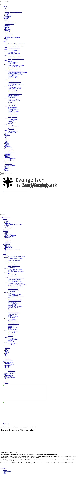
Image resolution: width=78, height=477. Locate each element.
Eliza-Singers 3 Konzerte (12, 117)
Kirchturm (7, 138)
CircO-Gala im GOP (12, 89)
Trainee (6, 39)
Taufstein (7, 140)
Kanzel (6, 137)
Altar (6, 136)
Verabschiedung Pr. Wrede (13, 114)
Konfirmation (8, 10)
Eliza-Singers (7, 29)
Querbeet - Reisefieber (12, 112)
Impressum (5, 470)
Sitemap (4, 472)
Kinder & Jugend (6, 31)
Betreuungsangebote (9, 149)
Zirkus (6, 38)
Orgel (6, 141)
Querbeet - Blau (11, 110)
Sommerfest (10, 121)
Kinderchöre (7, 30)
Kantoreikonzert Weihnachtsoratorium (15, 87)
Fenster (6, 142)
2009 (6, 124)
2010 (6, 118)
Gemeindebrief (8, 16)
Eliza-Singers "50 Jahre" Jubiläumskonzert (16, 59)
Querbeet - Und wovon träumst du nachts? (16, 84)
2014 (6, 79)
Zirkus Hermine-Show (12, 58)
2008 (6, 130)
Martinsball (10, 61)
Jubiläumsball (10, 123)
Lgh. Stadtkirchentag (12, 132)
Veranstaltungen (6, 17)
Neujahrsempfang (11, 54)
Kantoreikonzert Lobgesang (13, 109)
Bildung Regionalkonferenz (13, 126)
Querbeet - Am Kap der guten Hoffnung (15, 74)
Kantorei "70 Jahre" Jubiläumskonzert (15, 56)
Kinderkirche (7, 25)
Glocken (7, 143)
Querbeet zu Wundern (12, 63)
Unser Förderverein (11, 158)
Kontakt (6, 156)
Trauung (7, 13)
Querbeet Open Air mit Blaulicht (14, 50)
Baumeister (7, 135)
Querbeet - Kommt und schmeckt (14, 82)
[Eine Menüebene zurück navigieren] (0, 4)
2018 (6, 55)
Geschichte (7, 166)
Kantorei (7, 28)
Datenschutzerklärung (7, 471)
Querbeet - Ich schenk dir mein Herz (15, 94)
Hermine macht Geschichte (13, 76)
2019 (6, 51)
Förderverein (7, 27)
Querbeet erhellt (11, 80)
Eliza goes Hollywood (12, 93)
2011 (6, 106)
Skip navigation (3, 468)
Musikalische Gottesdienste (10, 23)
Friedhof (4, 161)
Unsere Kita (7, 150)
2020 (6, 49)
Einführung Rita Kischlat (12, 107)
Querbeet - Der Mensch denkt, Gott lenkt (16, 65)
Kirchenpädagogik (8, 147)
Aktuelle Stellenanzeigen (10, 160)
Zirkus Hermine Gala (12, 96)
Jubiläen (7, 14)
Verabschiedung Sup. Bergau (13, 95)
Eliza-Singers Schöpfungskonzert (14, 73)
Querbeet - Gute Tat (11, 120)
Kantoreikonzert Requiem (13, 119)
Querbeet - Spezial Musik (13, 91)
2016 (6, 64)
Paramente (7, 145)
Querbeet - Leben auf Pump (13, 90)
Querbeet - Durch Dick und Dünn (14, 88)
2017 (6, 60)
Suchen (2, 174)
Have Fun (7, 36)
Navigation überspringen (5, 217)
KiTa (4, 148)
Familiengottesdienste (9, 24)
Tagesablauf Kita (11, 152)
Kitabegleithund (8, 155)
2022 (6, 44)
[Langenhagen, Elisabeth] (39, 189)
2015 (6, 70)
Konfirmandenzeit (8, 35)
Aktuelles (5, 6)
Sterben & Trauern (8, 15)
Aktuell (6, 19)
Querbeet (7, 20)
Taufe (6, 9)
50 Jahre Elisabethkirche (12, 131)
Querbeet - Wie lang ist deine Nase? (15, 68)
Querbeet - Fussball (11, 122)
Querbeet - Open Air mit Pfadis (14, 48)
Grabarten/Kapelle (8, 164)
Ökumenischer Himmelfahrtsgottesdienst (15, 45)
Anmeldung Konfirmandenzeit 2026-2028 (13, 12)
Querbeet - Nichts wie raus (13, 75)
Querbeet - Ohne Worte (12, 101)
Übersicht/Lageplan (9, 162)
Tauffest (6, 8)
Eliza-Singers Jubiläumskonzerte (14, 53)
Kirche (4, 133)
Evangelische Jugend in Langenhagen (12, 37)
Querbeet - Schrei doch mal (13, 83)
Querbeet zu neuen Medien (13, 77)
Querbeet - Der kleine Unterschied (14, 66)
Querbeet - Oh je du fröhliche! (13, 99)
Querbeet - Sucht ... (11, 125)
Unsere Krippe (8, 153)
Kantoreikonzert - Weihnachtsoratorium (15, 71)
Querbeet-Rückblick (9, 21)
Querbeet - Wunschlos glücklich (14, 100)
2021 (6, 47)
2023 (6, 42)
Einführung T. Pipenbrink (13, 103)
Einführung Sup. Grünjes (12, 85)
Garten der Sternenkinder (10, 165)
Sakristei (7, 144)
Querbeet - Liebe (11, 129)
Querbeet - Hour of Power (13, 62)
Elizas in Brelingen (11, 102)
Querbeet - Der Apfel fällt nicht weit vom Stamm (17, 72)
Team (6, 40)
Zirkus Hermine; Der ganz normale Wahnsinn (16, 43)
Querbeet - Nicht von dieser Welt (14, 67)
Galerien (4, 41)
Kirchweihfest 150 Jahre (12, 52)
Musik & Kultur (6, 26)
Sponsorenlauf (10, 113)
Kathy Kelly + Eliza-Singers (13, 111)
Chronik (7, 134)
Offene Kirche (8, 146)
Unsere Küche (8, 154)
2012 (6, 98)
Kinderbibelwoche (8, 33)
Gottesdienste (5, 18)
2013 (6, 86)
